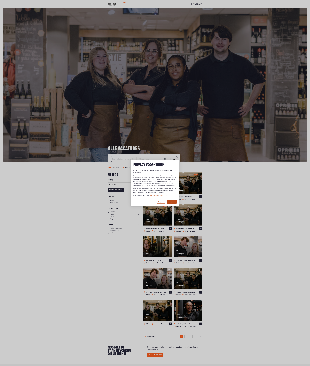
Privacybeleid (163, 195)
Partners (155, 176)
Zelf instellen (137, 201)
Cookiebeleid (154, 195)
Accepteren (171, 202)
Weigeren (161, 202)
